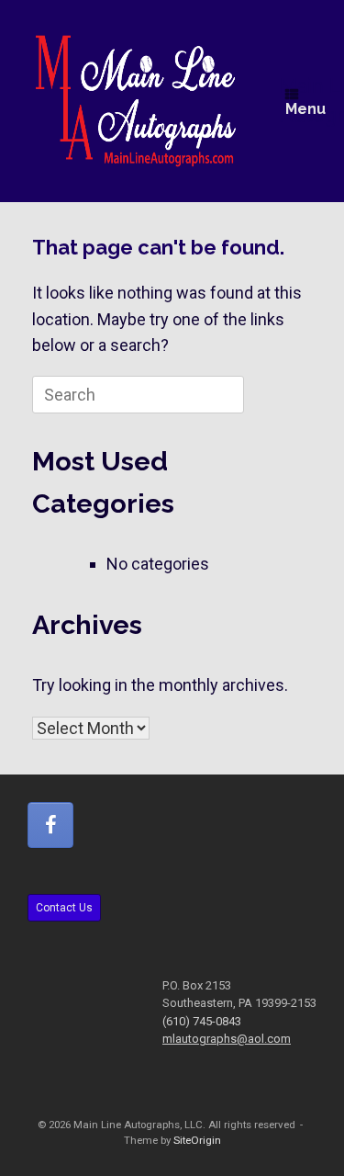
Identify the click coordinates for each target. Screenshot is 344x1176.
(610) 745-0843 (201, 1021)
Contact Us (64, 907)
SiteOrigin (197, 1140)
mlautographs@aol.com (226, 1039)
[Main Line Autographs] (135, 101)
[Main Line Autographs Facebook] (50, 825)
